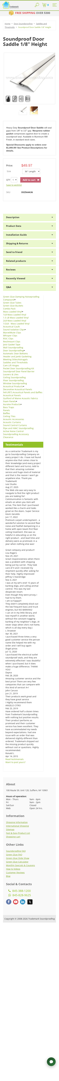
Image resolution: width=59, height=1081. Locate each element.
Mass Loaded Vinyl (12, 311)
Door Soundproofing (23, 23)
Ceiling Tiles (9, 416)
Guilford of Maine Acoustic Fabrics (20, 398)
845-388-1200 (21, 891)
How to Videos (13, 869)
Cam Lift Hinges (11, 365)
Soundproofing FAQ (16, 851)
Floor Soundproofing (13, 380)
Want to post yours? (15, 762)
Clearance (8, 437)
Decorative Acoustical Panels (17, 389)
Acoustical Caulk (11, 326)
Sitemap (10, 829)
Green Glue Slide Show (17, 858)
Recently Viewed (15, 278)
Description (12, 217)
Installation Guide (16, 234)
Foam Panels (9, 401)
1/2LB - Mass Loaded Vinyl (16, 323)
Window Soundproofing (15, 383)
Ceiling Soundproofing (14, 377)
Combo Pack (9, 308)
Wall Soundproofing (13, 347)
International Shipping (17, 825)
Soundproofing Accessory (16, 434)
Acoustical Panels (12, 395)
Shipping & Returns (17, 243)
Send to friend (14, 252)
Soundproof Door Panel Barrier (18, 371)
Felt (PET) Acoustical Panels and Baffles (22, 392)
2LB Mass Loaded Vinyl (14, 320)
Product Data (13, 225)
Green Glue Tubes (12, 302)
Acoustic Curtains (12, 422)
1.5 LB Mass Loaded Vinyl (16, 317)
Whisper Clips (10, 335)
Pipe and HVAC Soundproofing (18, 428)
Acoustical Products (13, 386)
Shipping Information (17, 822)
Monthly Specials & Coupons (20, 865)
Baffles (6, 413)
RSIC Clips (8, 338)
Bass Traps (8, 407)
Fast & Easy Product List (18, 833)
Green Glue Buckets (13, 305)
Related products (16, 260)
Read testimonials (14, 759)
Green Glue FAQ (14, 854)
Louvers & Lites (10, 374)
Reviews (10, 269)
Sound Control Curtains (15, 425)
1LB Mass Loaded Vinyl (14, 314)
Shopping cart (13, 836)
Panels (6, 410)
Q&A (8, 287)
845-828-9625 (21, 895)
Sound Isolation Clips (14, 329)
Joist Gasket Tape (11, 344)
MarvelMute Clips (12, 332)
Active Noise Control (13, 431)
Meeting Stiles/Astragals (15, 359)
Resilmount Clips (11, 341)
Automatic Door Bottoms (15, 353)
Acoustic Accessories (13, 419)
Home (7, 23)
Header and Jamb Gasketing (17, 356)
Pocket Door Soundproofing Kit (18, 368)
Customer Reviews (15, 872)
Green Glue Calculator (17, 861)
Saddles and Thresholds (15, 362)
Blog (8, 876)
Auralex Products (11, 404)
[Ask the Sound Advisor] (51, 1061)
